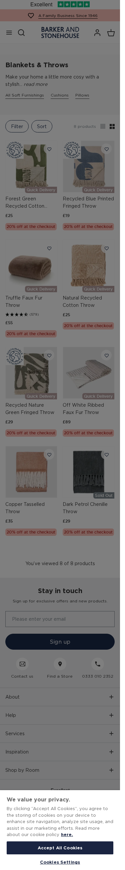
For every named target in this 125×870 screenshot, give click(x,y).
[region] (60, 830)
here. (67, 834)
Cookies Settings (60, 862)
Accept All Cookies (60, 847)
